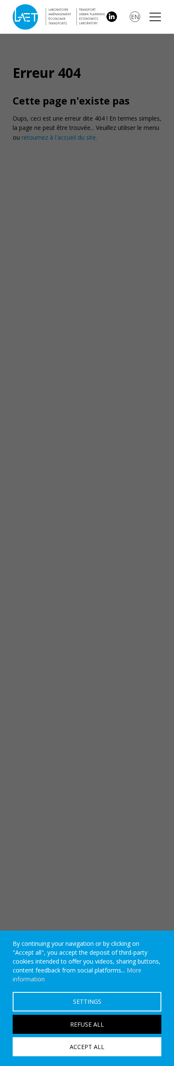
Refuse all (87, 1024)
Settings (87, 1001)
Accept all (87, 1047)
